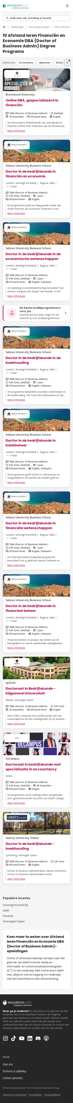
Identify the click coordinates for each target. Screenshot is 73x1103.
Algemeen (44, 62)
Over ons (8, 1064)
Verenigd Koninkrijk (15, 905)
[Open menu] (67, 6)
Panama (8, 916)
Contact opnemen (13, 1077)
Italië (6, 910)
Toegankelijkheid (52, 1094)
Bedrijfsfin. (62, 62)
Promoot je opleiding (14, 1071)
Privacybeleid (35, 1094)
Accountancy (26, 62)
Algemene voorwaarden (15, 1094)
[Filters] (67, 63)
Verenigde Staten (14, 921)
